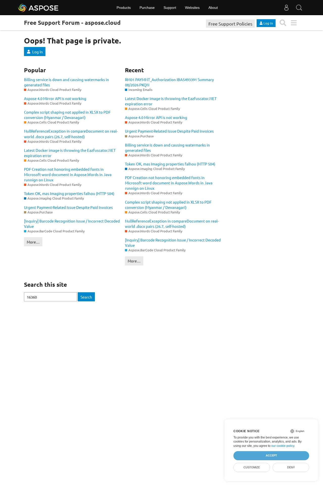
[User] (286, 7)
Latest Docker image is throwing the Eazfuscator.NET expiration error (70, 153)
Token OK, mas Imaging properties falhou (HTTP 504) (69, 193)
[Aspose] (38, 7)
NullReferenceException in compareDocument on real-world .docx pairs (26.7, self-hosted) (71, 134)
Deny (291, 467)
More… (33, 241)
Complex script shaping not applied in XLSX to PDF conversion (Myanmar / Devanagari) (67, 115)
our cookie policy (282, 446)
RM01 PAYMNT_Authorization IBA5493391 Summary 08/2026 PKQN (169, 82)
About (213, 8)
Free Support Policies (230, 23)
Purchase (147, 8)
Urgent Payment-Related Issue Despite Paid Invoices (68, 207)
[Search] (299, 7)
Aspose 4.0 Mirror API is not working (55, 98)
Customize (252, 467)
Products (124, 8)
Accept (271, 455)
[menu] (293, 22)
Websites (192, 8)
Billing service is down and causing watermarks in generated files (66, 82)
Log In (37, 51)
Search (86, 297)
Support (170, 8)
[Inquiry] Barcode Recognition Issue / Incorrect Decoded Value (72, 223)
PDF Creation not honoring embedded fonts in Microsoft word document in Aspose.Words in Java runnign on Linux (68, 174)
